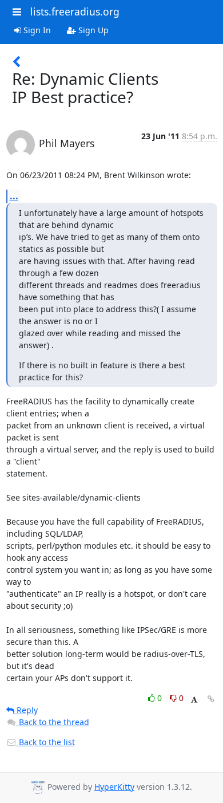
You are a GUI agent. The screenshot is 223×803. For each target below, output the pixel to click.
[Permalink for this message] (211, 699)
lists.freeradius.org (75, 11)
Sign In (36, 30)
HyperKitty (114, 786)
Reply (26, 709)
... (14, 196)
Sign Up (92, 30)
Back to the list (46, 742)
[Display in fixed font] (194, 699)
